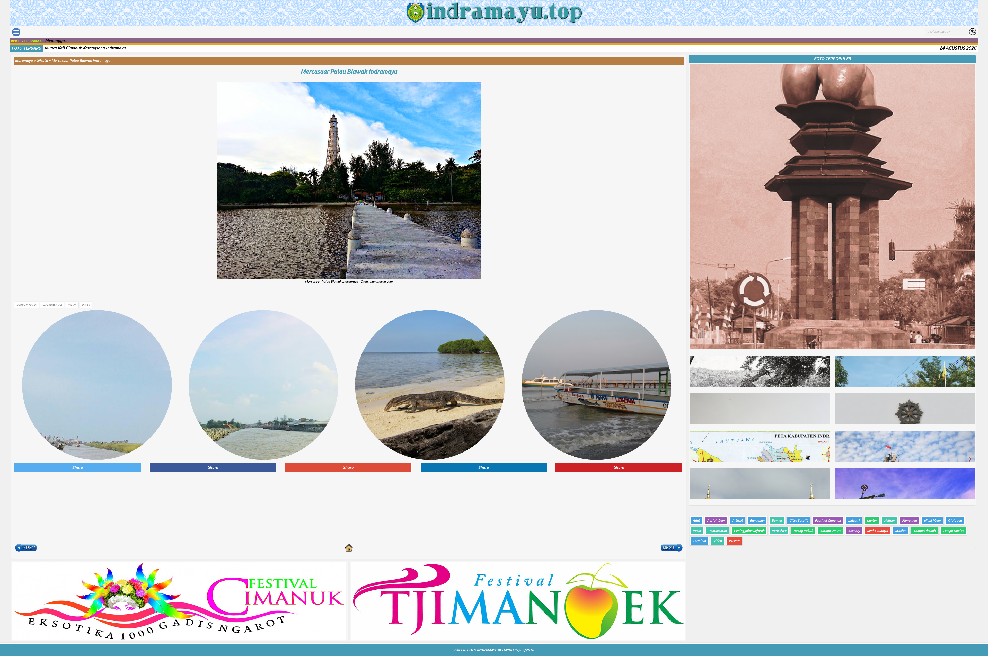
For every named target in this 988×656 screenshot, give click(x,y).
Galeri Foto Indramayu (475, 650)
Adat (696, 520)
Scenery (854, 531)
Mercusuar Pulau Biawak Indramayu (349, 71)
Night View (932, 520)
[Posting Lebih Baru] (26, 548)
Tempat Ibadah (924, 531)
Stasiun (900, 531)
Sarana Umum (830, 531)
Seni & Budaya (877, 531)
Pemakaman (717, 531)
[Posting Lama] (672, 548)
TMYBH (507, 650)
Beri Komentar (52, 304)
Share (77, 467)
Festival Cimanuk (828, 520)
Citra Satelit (798, 520)
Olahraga (955, 520)
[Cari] (972, 32)
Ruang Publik (803, 531)
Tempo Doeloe (953, 531)
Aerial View (716, 520)
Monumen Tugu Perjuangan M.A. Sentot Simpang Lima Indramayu (105, 48)
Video (717, 541)
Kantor (872, 520)
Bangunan (757, 520)
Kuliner (889, 520)
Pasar (697, 531)
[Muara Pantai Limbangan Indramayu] (263, 384)
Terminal (699, 541)
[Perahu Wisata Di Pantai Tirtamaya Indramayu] (596, 384)
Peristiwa (779, 531)
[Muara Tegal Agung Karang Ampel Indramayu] (97, 384)
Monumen (909, 520)
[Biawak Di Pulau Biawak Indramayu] (430, 384)
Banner (777, 520)
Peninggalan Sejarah (749, 531)
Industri (854, 520)
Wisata (71, 304)
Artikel (737, 520)
